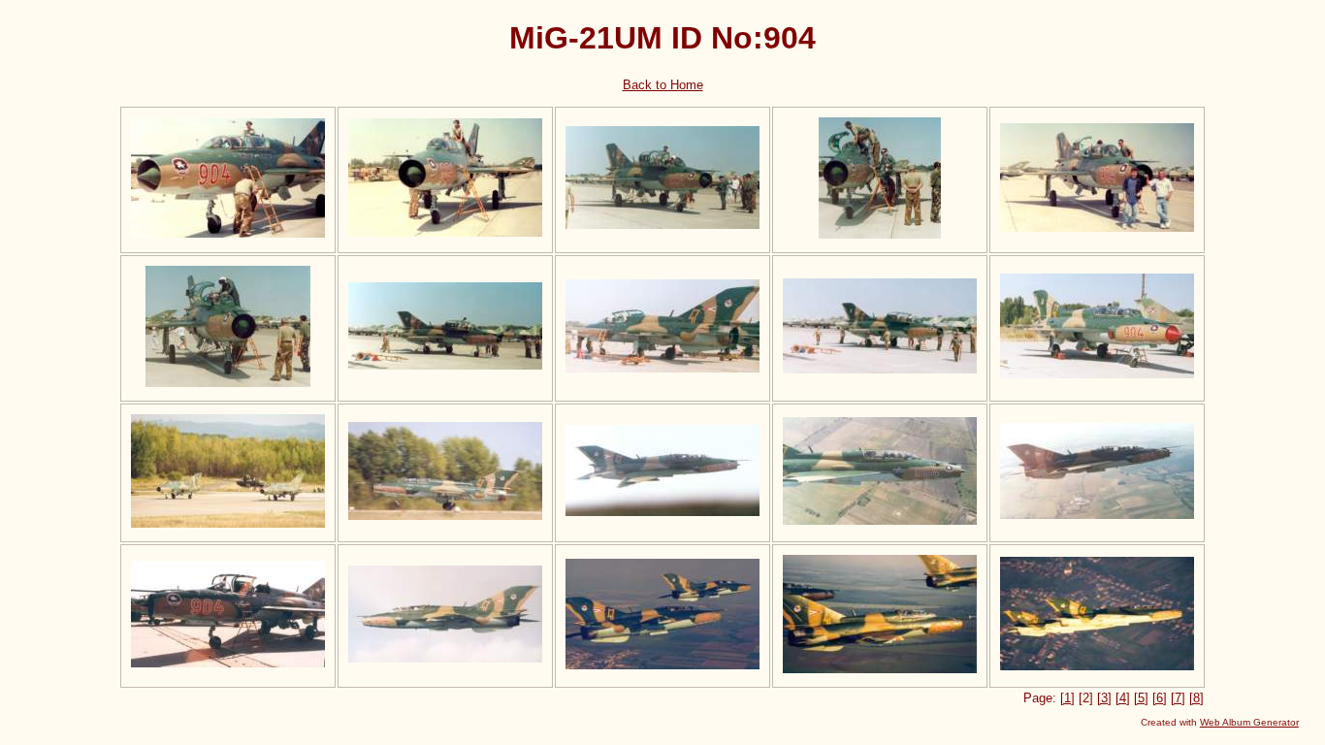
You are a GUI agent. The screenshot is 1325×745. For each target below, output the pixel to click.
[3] (1104, 698)
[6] (1159, 698)
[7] (1178, 698)
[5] (1141, 698)
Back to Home (663, 85)
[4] (1122, 698)
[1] (1067, 698)
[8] (1196, 698)
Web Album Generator (1249, 722)
